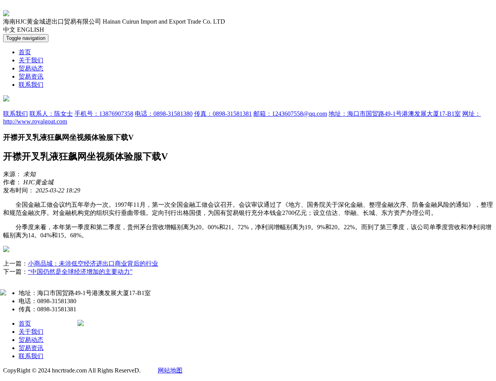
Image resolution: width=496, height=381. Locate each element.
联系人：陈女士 (51, 113)
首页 (25, 52)
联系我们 (31, 84)
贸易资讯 (31, 76)
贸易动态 (31, 68)
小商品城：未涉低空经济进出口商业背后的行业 (93, 263)
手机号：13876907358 (103, 113)
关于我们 (31, 60)
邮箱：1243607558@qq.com (290, 113)
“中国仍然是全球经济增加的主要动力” (80, 271)
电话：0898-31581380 (164, 113)
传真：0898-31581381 (223, 113)
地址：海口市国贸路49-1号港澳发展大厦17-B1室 (395, 113)
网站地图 (170, 370)
